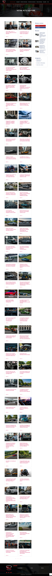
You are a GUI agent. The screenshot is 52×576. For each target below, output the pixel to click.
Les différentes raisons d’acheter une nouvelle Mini (25, 157)
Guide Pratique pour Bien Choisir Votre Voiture (10, 408)
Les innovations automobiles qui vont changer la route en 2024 (10, 211)
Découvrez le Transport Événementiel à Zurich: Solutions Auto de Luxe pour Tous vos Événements (25, 337)
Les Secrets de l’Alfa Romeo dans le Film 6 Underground (10, 301)
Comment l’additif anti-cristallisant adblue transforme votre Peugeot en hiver (25, 123)
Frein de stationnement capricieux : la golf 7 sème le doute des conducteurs (11, 193)
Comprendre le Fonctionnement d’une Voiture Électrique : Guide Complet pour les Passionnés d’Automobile (10, 498)
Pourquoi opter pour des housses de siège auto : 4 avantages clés (11, 372)
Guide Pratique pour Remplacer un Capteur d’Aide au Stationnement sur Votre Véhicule (24, 445)
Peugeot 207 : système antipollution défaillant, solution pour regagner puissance (10, 123)
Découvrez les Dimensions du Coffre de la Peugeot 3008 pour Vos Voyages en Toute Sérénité (25, 283)
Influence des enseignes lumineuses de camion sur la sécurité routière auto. (11, 354)
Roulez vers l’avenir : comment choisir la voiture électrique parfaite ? (11, 229)
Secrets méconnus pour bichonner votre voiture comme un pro (24, 211)
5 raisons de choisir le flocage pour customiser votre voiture (10, 551)
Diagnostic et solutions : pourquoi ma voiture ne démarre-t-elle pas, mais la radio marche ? (25, 516)
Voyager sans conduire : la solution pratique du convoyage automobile (11, 175)
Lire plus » (7, 36)
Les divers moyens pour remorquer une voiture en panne (24, 479)
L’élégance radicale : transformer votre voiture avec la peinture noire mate (11, 157)
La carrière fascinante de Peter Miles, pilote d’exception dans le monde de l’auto (25, 301)
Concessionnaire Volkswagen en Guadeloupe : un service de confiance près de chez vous (25, 87)
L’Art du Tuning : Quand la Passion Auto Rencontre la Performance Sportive (11, 283)
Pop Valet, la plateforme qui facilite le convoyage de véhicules (25, 50)
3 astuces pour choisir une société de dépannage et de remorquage (11, 336)
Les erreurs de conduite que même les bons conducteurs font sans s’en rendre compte (11, 69)
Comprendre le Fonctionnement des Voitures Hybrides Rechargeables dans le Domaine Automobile (10, 534)
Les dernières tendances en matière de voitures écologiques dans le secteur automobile (24, 319)
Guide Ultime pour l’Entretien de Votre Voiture (25, 354)
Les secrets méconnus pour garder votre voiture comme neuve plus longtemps (10, 248)
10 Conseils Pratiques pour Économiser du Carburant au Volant (25, 372)
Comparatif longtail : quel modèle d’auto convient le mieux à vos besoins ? (25, 462)
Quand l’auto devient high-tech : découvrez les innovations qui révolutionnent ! (11, 319)
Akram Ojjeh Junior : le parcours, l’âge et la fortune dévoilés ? (11, 32)
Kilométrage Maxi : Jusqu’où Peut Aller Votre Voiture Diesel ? (24, 533)
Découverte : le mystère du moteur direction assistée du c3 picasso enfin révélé (25, 140)
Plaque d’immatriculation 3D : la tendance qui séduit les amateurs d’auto (11, 50)
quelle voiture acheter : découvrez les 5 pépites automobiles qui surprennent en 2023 (24, 230)
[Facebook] (7, 572)
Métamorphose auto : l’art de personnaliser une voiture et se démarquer (25, 104)
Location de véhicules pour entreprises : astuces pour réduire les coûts (25, 175)
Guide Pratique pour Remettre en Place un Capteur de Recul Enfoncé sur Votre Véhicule (11, 516)
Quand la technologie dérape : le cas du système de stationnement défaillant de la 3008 (25, 194)
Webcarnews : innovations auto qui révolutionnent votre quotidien (11, 140)
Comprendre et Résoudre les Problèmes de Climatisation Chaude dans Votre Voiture (25, 552)
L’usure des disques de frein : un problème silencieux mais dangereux (25, 68)
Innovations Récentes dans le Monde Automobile (11, 390)
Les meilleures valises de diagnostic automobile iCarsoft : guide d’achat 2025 (10, 87)
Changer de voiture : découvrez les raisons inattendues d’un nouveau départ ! (25, 266)
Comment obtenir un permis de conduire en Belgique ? (24, 408)
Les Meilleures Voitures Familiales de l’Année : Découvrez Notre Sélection (25, 390)
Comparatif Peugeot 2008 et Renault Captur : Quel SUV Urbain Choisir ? (11, 479)
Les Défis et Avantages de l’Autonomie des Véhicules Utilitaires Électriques (25, 426)
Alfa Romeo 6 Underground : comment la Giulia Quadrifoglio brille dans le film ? (11, 105)
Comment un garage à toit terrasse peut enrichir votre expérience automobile (11, 426)
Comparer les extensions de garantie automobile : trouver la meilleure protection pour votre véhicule (10, 445)
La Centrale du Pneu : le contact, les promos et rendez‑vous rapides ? (24, 32)
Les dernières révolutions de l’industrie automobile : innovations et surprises (11, 265)
